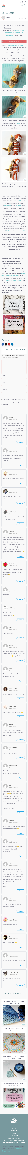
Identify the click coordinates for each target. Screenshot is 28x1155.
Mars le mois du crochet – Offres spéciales (14, 1095)
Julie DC (11, 898)
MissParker (12, 564)
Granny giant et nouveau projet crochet (14, 1012)
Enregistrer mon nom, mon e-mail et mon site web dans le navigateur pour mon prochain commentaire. (13, 402)
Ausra (10, 627)
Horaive (11, 724)
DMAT (10, 785)
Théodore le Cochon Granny (15, 45)
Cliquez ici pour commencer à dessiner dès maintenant (15, 32)
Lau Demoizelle (13, 688)
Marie (10, 936)
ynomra (11, 645)
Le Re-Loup (8, 13)
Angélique (11, 820)
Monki (18, 123)
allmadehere (12, 511)
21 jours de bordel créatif (13, 280)
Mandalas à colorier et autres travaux (14, 1040)
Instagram (7, 205)
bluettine (11, 450)
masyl (10, 841)
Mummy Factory (13, 747)
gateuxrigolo (12, 919)
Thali (10, 863)
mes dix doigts (13, 954)
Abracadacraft (13, 765)
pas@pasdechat (13, 972)
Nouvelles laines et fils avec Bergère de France (14, 1067)
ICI (20, 201)
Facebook (18, 205)
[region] (14, 1140)
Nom (4, 375)
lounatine (11, 490)
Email (4, 382)
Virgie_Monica (12, 706)
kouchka (11, 417)
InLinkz (8, 231)
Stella (10, 607)
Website (5, 389)
